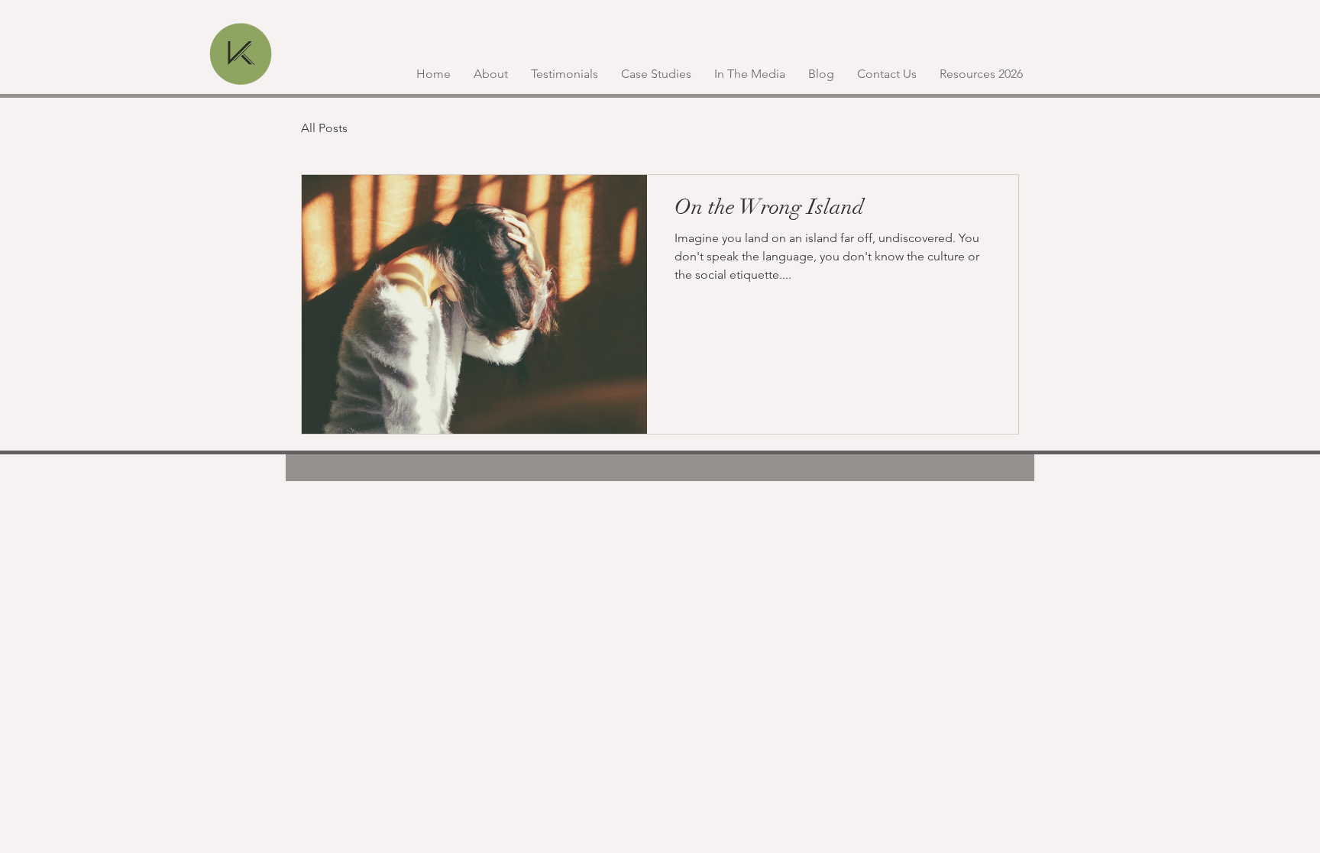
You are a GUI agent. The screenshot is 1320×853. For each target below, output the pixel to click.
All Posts (324, 128)
